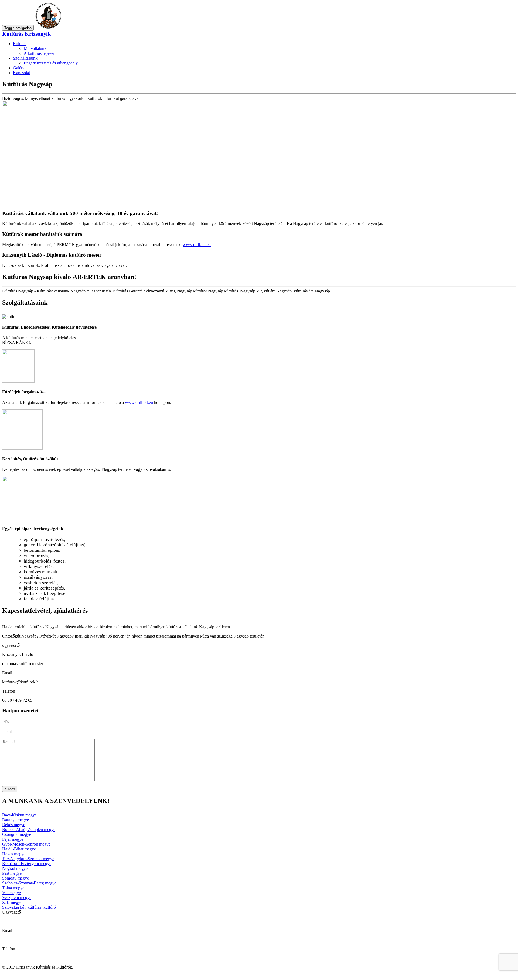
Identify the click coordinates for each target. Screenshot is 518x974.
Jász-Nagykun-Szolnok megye (28, 858)
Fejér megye (12, 839)
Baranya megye (15, 820)
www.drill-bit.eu (197, 244)
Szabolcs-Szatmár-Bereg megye (29, 883)
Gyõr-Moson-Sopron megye (26, 844)
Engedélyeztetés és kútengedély (51, 63)
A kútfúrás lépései (39, 53)
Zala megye (12, 902)
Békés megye (13, 824)
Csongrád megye (16, 834)
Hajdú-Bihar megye (19, 849)
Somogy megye (15, 878)
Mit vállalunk (35, 48)
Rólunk (19, 43)
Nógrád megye (15, 868)
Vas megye (11, 892)
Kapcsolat (21, 72)
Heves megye (13, 854)
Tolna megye (13, 888)
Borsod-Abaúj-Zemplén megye (28, 829)
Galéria (19, 68)
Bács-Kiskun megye (19, 815)
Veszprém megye (16, 897)
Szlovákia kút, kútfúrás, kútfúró (29, 907)
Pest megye (12, 873)
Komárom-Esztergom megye (26, 863)
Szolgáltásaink (25, 58)
